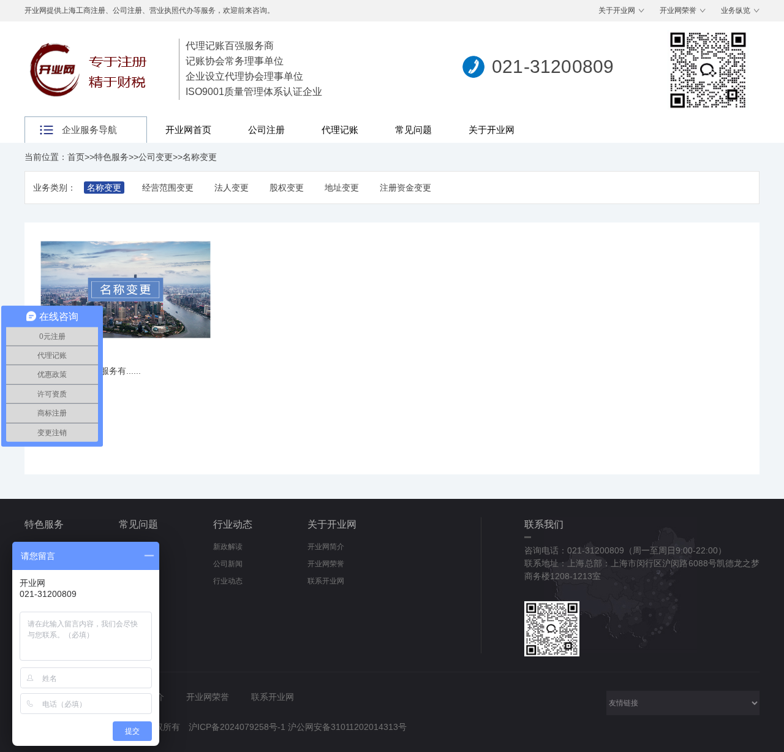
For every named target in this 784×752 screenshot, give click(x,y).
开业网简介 (325, 546)
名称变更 (200, 157)
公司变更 (155, 157)
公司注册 (266, 129)
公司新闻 (228, 564)
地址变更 (342, 187)
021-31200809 (553, 66)
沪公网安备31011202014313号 (347, 727)
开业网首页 (188, 129)
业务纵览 (735, 10)
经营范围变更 (168, 187)
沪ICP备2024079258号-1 (237, 727)
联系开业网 (325, 581)
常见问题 (413, 129)
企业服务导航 (89, 129)
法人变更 (231, 187)
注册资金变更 (405, 187)
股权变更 (287, 187)
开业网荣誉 (678, 10)
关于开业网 (616, 10)
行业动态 (232, 524)
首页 (76, 157)
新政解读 (228, 546)
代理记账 (340, 129)
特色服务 (111, 157)
